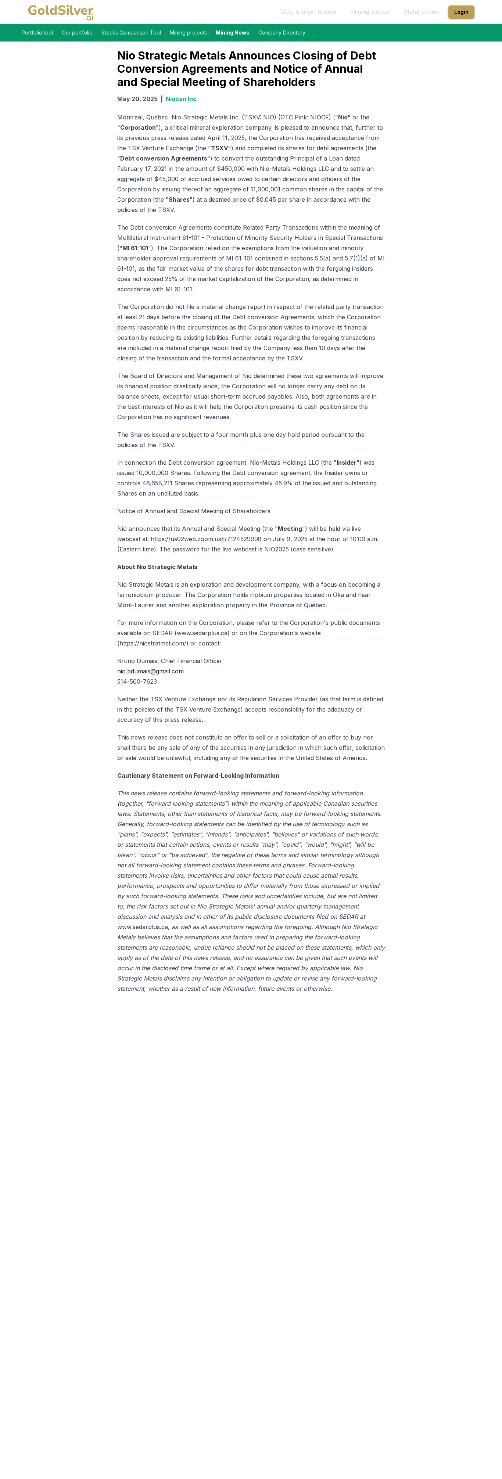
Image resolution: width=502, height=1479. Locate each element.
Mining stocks (370, 11)
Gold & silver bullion (308, 11)
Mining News (233, 32)
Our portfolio (77, 32)
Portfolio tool (37, 32)
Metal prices (421, 11)
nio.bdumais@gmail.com (150, 671)
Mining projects (188, 32)
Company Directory (281, 32)
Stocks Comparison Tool (131, 32)
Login (461, 12)
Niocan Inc (181, 98)
